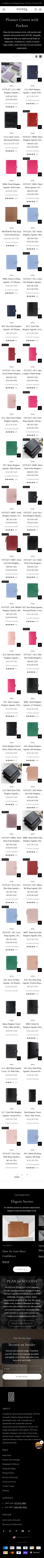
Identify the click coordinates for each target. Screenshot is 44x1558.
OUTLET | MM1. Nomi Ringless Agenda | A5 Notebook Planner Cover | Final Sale (11, 514)
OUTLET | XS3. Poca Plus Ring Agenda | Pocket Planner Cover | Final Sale (11, 887)
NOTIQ (11, 86)
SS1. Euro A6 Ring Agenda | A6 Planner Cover (11, 982)
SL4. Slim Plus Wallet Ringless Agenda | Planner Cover (11, 656)
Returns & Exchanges (11, 1460)
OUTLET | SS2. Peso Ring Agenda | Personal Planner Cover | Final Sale (32, 420)
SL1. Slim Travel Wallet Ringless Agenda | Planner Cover (11, 420)
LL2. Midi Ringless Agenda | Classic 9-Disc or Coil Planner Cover (32, 91)
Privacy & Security (10, 1477)
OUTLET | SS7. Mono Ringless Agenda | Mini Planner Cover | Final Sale (32, 233)
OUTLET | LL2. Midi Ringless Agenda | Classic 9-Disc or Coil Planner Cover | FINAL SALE (11, 91)
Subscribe (22, 1376)
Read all (5, 1262)
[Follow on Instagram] (10, 1531)
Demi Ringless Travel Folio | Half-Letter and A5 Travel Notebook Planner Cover (11, 748)
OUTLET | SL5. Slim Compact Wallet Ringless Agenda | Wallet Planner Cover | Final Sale (32, 372)
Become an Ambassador (12, 1524)
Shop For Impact (22, 1323)
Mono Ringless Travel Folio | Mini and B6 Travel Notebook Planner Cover (11, 1026)
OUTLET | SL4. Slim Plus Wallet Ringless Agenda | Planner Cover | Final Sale (32, 656)
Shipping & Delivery (10, 1464)
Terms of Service (9, 1482)
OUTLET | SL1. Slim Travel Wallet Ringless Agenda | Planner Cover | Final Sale (11, 372)
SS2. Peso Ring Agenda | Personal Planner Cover (32, 608)
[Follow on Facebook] (3, 1531)
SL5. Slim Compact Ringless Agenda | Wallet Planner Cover (11, 704)
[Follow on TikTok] (29, 1531)
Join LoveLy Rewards (11, 1520)
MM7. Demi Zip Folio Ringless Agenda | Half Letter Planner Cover (32, 934)
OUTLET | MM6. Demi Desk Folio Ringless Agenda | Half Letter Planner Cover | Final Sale (32, 467)
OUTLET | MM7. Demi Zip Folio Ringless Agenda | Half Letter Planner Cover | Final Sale (11, 562)
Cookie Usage (8, 1486)
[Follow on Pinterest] (16, 1531)
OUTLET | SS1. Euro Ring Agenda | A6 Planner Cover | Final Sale (11, 934)
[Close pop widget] (42, 1442)
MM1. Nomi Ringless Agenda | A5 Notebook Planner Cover (32, 704)
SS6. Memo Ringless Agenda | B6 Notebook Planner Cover (32, 748)
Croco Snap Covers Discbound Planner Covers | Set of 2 (11, 139)
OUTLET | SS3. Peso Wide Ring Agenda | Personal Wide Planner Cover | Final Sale (11, 1155)
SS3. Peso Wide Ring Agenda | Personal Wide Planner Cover (32, 1070)
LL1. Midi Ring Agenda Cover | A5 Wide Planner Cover (11, 1070)
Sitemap (5, 1491)
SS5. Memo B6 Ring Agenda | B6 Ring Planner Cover (32, 1155)
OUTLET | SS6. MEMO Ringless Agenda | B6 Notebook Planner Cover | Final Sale (11, 609)
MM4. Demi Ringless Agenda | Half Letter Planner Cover (11, 186)
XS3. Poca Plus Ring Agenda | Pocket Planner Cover (33, 982)
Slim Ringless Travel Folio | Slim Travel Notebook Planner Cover (32, 1114)
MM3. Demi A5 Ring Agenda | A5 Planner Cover (11, 281)
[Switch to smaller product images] (40, 56)
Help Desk (6, 1455)
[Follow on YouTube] (23, 1531)
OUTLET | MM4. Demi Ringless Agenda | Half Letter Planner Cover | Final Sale (32, 139)
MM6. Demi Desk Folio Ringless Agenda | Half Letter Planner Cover (32, 840)
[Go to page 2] (27, 1174)
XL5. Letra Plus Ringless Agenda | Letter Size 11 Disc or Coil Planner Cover (33, 328)
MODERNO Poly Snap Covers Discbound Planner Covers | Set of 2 (11, 233)
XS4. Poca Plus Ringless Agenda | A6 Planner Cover (11, 328)
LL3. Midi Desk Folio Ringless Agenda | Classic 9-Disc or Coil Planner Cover (11, 792)
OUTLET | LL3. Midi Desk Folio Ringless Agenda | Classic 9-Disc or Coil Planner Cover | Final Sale (32, 562)
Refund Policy (8, 1473)
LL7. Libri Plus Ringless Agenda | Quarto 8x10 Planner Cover (11, 1114)
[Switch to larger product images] (36, 56)
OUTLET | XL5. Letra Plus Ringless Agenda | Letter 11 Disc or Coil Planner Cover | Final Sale (32, 281)
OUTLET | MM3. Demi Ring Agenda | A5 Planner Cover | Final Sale (32, 186)
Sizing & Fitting (8, 1469)
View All (22, 1269)
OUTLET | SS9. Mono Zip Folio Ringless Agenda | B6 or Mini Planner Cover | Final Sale (32, 792)
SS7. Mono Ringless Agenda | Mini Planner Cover (11, 467)
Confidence (7, 1245)
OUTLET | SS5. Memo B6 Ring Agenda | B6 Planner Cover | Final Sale (32, 887)
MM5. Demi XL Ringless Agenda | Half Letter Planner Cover (32, 1026)
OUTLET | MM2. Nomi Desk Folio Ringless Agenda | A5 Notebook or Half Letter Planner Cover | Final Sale (11, 840)
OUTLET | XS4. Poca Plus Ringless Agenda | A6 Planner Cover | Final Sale (32, 514)
